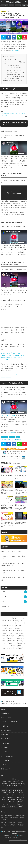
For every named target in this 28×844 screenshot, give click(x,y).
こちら (11, 432)
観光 (16, 648)
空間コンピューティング (8, 648)
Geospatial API (6, 623)
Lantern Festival (5, 353)
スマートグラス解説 (7, 756)
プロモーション (22, 643)
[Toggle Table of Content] (23, 57)
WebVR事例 (5, 743)
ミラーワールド (6, 645)
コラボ (21, 635)
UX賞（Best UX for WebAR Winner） (15, 70)
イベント (10, 635)
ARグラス (16, 620)
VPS (11, 630)
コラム (3, 592)
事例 (18, 437)
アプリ (4, 635)
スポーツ (4, 640)
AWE (22, 620)
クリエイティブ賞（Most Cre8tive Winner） (14, 68)
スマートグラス (12, 640)
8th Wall (4, 439)
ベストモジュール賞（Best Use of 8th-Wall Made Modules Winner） (15, 73)
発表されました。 (17, 50)
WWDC (10, 633)
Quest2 (19, 625)
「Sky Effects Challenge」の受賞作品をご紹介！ (14, 62)
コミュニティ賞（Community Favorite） (16, 76)
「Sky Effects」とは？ (10, 59)
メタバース (14, 645)
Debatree (15, 355)
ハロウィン (5, 643)
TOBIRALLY (17, 628)
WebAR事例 (18, 5)
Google (13, 623)
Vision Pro (5, 630)
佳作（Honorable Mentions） (13, 78)
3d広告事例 (5, 713)
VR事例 (4, 734)
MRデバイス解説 (6, 730)
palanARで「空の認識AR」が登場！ (13, 80)
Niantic (4, 625)
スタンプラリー (12, 638)
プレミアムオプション (7, 415)
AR (24, 618)
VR (15, 630)
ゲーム (16, 635)
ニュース (11, 5)
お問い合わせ (7, 835)
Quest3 (4, 628)
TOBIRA (10, 628)
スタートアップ (21, 638)
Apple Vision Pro (17, 618)
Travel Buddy (13, 359)
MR (23, 623)
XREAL (16, 633)
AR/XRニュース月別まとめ (9, 721)
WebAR (20, 630)
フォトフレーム (13, 643)
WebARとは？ (4, 5)
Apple (10, 618)
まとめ (21, 633)
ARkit (10, 620)
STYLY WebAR (12, 625)
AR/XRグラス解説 (6, 717)
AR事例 (4, 726)
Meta (19, 623)
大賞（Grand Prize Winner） (13, 65)
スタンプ (4, 638)
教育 (20, 645)
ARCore (4, 620)
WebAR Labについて (17, 837)
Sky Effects (11, 439)
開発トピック (5, 606)
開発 (21, 648)
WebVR (4, 633)
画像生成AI (18, 439)
